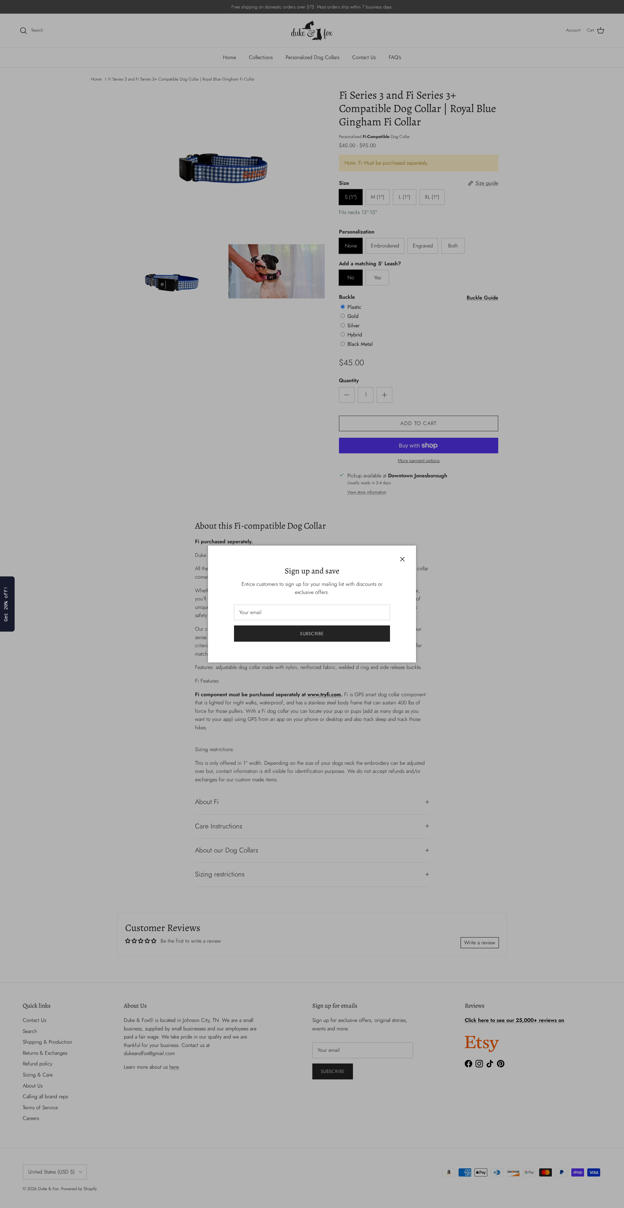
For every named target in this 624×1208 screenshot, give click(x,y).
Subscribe (312, 633)
